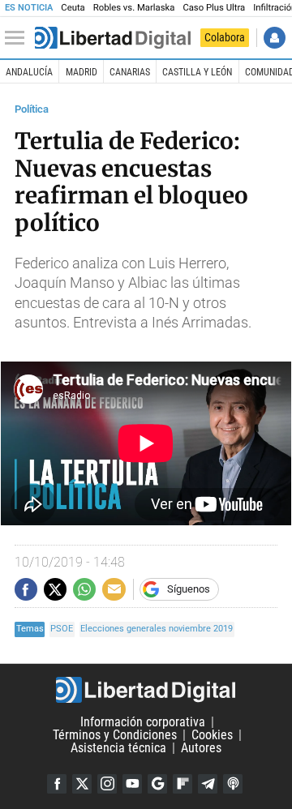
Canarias (130, 72)
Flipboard (182, 784)
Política (32, 109)
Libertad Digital (146, 690)
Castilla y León (197, 72)
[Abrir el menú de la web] (18, 38)
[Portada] (112, 38)
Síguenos (188, 589)
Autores (201, 747)
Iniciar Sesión (275, 38)
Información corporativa (142, 722)
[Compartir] (26, 589)
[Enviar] (84, 589)
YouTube (132, 784)
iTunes (233, 784)
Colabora (224, 37)
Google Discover (157, 784)
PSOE (61, 628)
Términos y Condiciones (115, 735)
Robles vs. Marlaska (134, 7)
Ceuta (72, 7)
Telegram (207, 784)
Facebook (57, 784)
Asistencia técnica (118, 747)
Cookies (212, 735)
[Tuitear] (55, 589)
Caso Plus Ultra (213, 7)
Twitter (82, 784)
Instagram (107, 784)
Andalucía (29, 72)
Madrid (81, 72)
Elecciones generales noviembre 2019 (156, 628)
